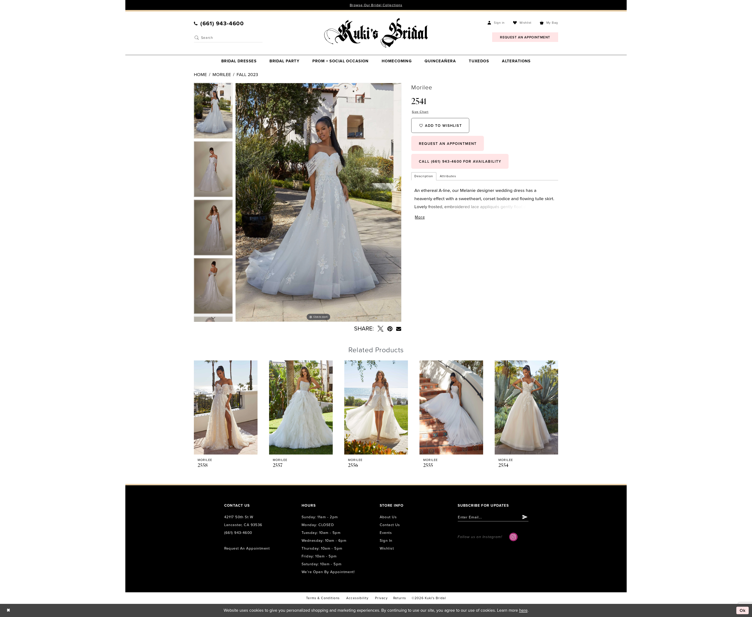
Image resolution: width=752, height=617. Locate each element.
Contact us (390, 525)
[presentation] (226, 407)
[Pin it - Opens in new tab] (390, 328)
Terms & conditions (323, 598)
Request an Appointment (247, 548)
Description (423, 176)
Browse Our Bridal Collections (376, 5)
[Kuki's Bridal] (376, 33)
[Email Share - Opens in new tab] (398, 329)
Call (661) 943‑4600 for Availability (460, 161)
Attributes (448, 176)
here (523, 610)
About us (388, 517)
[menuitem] (219, 23)
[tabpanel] (213, 112)
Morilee (221, 74)
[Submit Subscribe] (525, 517)
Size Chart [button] (420, 112)
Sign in (386, 540)
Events (386, 533)
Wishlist (387, 548)
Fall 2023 (247, 74)
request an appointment (448, 144)
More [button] (420, 217)
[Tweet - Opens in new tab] (380, 328)
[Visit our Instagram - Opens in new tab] (513, 537)
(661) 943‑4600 (238, 533)
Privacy (381, 598)
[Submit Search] (197, 37)
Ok (743, 610)
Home (200, 74)
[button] (496, 23)
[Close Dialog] (8, 610)
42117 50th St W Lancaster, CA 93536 (243, 521)
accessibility (357, 598)
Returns (399, 598)
